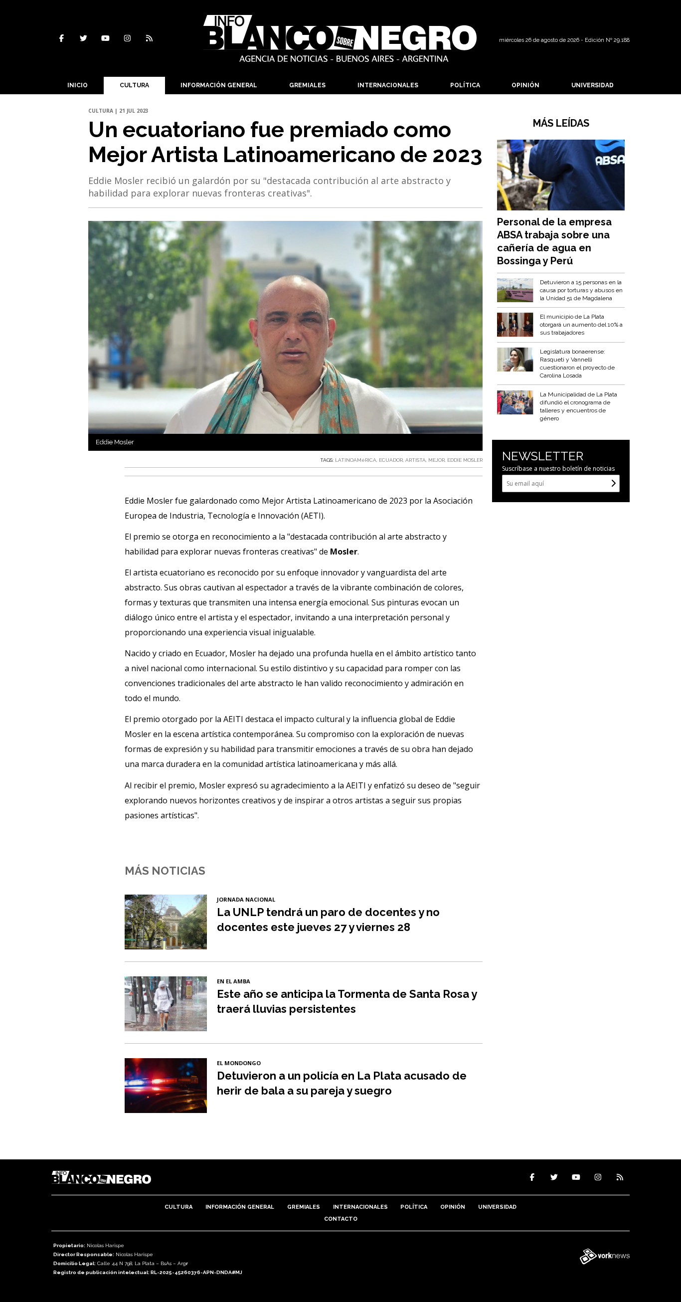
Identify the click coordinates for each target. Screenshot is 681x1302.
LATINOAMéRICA (355, 460)
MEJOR (436, 460)
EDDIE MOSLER (465, 460)
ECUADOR (391, 460)
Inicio (77, 85)
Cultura (134, 85)
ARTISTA (415, 460)
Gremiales (307, 85)
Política (465, 85)
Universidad (592, 85)
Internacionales (387, 85)
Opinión (525, 85)
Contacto (340, 1219)
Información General (218, 85)
